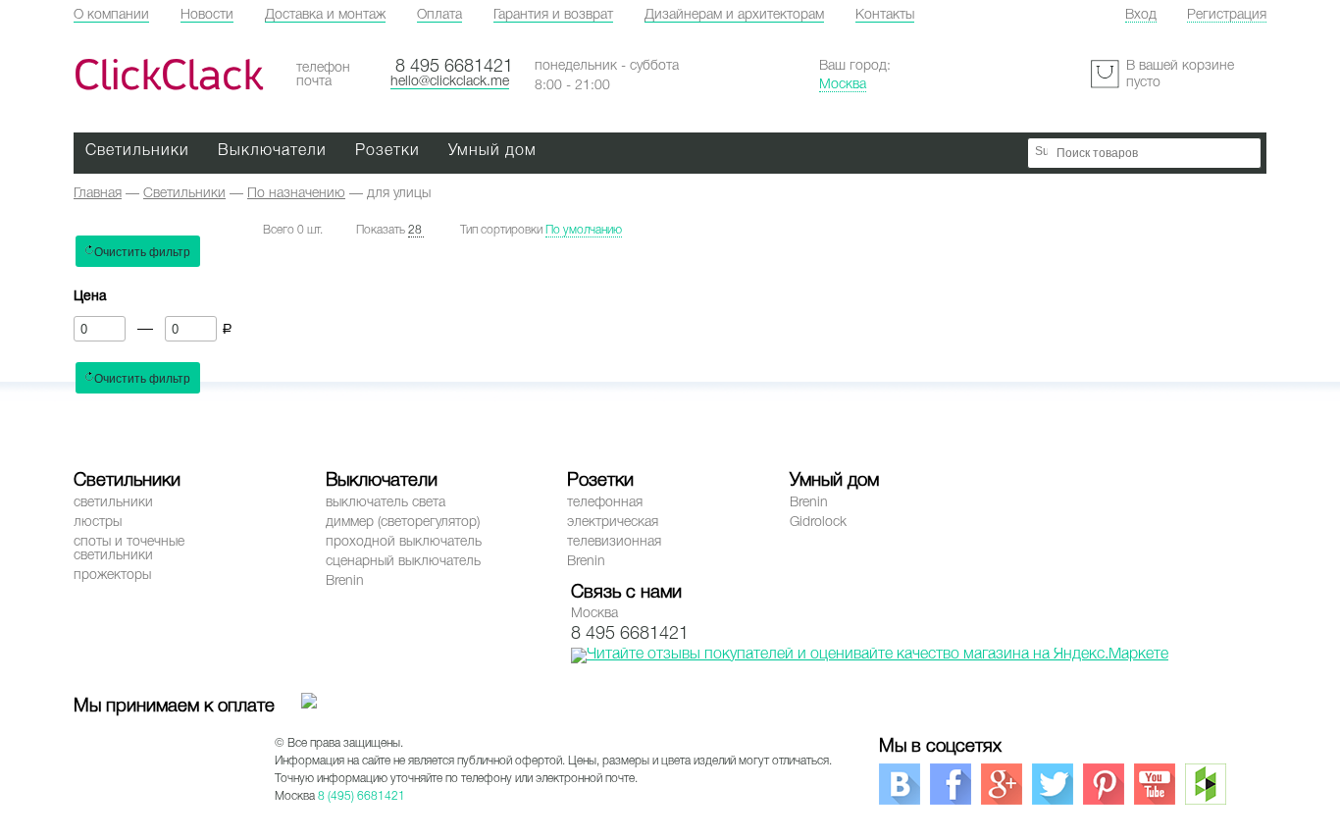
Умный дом (492, 151)
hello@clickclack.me (449, 82)
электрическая (612, 522)
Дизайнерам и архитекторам (734, 15)
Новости (206, 15)
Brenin (345, 581)
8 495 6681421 (454, 67)
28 (415, 230)
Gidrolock (818, 522)
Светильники (137, 151)
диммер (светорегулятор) (403, 522)
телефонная (605, 503)
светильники (113, 503)
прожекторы (112, 575)
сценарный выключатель (403, 561)
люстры (98, 522)
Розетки (387, 151)
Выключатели (272, 151)
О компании (111, 15)
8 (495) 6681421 (361, 796)
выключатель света (385, 503)
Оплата (439, 15)
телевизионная (614, 542)
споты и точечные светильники (129, 549)
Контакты (884, 15)
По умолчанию (583, 230)
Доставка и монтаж (325, 15)
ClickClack (168, 75)
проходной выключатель (404, 542)
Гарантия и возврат (553, 15)
